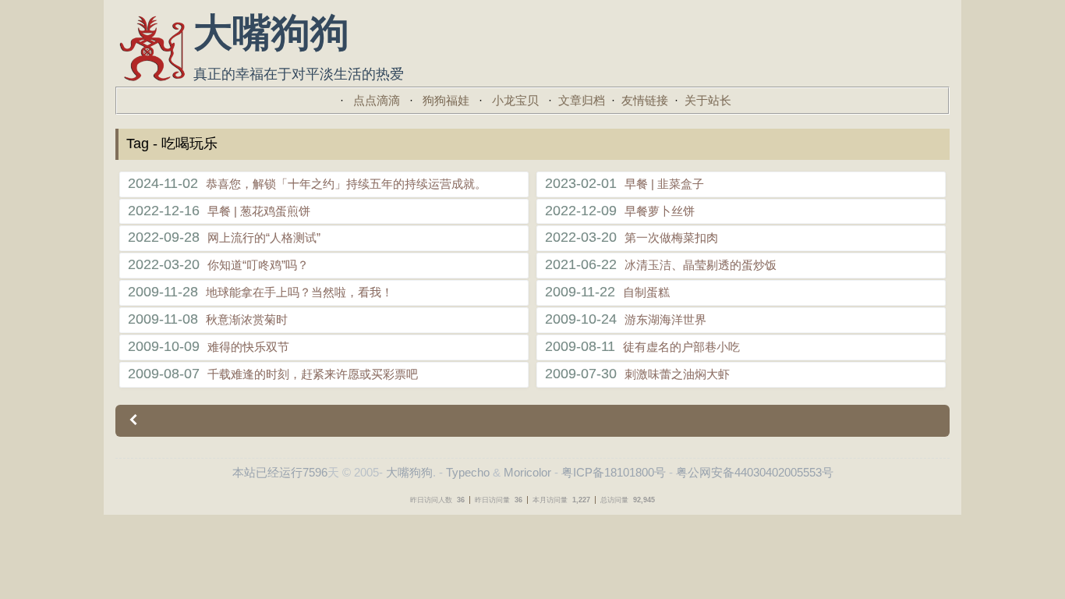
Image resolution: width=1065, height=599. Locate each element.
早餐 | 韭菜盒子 (664, 183)
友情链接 (644, 100)
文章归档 (581, 100)
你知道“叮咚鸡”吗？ (258, 264)
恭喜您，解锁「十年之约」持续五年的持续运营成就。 (346, 183)
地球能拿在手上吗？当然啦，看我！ (299, 292)
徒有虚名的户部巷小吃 (681, 346)
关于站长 (708, 100)
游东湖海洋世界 (665, 319)
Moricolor (527, 472)
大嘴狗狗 (409, 472)
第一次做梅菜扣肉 (671, 237)
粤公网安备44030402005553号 (754, 472)
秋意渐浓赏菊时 (247, 319)
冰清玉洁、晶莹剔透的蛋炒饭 (700, 264)
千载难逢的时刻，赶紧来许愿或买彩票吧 (312, 374)
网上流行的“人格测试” (263, 237)
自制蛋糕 (646, 292)
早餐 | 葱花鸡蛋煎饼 (258, 211)
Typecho (468, 472)
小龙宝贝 (515, 100)
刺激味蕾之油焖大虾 (677, 374)
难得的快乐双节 (248, 346)
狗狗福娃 (445, 100)
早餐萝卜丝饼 (659, 211)
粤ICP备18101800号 (613, 472)
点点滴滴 (376, 100)
